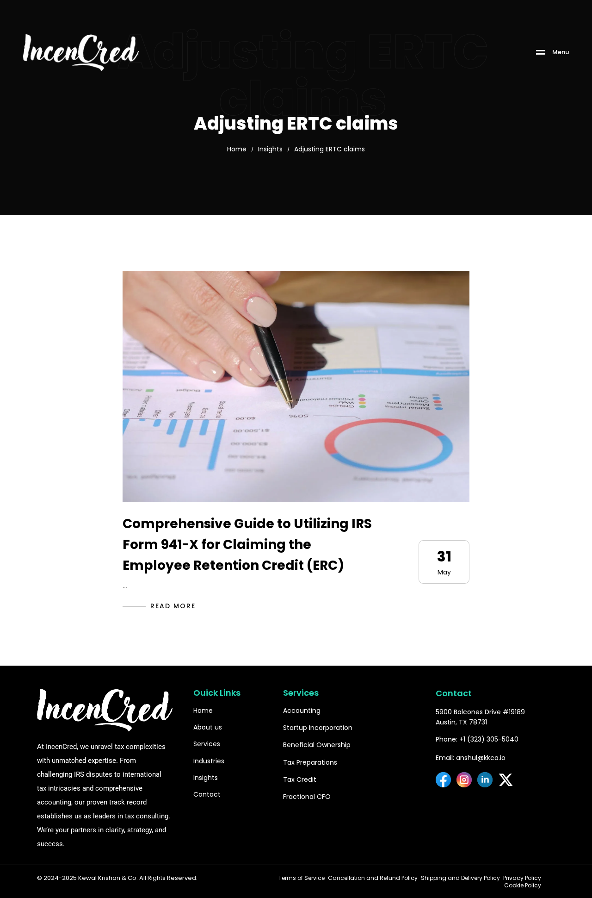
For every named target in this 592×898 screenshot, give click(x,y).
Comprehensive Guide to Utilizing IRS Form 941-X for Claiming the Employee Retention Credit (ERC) (247, 544)
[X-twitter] (505, 779)
